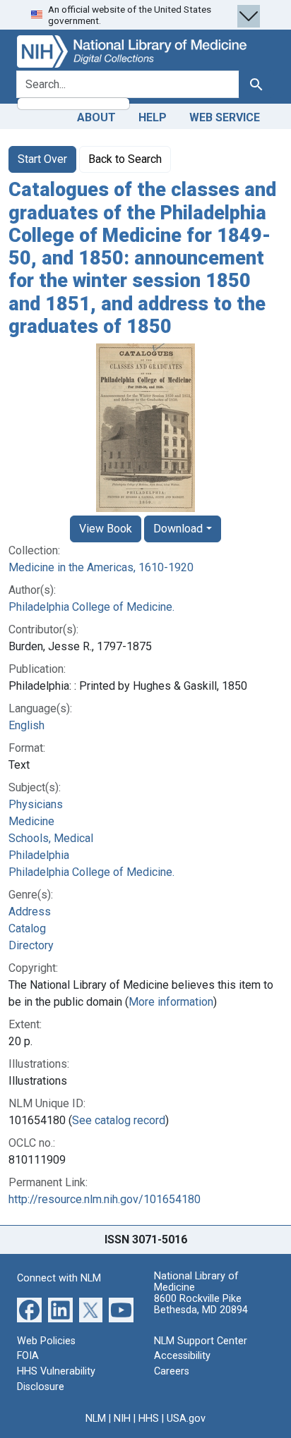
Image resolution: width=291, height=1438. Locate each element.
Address (29, 911)
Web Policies (46, 1341)
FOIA (28, 1356)
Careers (171, 1371)
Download (178, 528)
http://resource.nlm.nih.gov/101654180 (104, 1199)
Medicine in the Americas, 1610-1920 (101, 567)
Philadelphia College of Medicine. (91, 607)
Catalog (27, 928)
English (26, 725)
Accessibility (182, 1356)
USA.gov (186, 1419)
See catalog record (118, 1120)
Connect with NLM (59, 1278)
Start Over (42, 159)
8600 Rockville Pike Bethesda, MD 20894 (201, 1304)
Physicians (35, 804)
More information (171, 1002)
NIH (122, 1419)
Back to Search (125, 159)
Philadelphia (38, 855)
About (96, 117)
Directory (31, 945)
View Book (105, 528)
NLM (95, 1419)
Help (152, 117)
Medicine (31, 821)
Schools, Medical (50, 838)
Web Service (224, 117)
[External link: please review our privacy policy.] (29, 1309)
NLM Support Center (200, 1341)
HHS (148, 1419)
